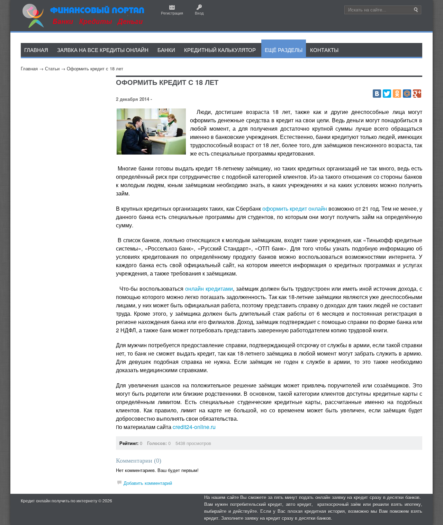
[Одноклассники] (397, 93)
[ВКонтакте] (377, 93)
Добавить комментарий (148, 483)
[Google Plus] (417, 93)
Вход (199, 13)
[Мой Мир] (407, 93)
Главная (29, 68)
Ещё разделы (283, 49)
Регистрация (172, 13)
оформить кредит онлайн (294, 208)
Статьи (52, 68)
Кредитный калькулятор (220, 49)
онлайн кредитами (209, 288)
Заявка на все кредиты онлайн (102, 49)
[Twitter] (387, 93)
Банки (166, 49)
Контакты (324, 49)
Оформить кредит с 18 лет (95, 68)
